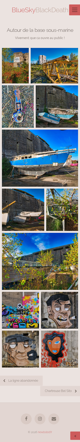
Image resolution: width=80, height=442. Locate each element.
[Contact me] (53, 418)
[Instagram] (40, 418)
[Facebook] (26, 418)
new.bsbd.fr (45, 432)
